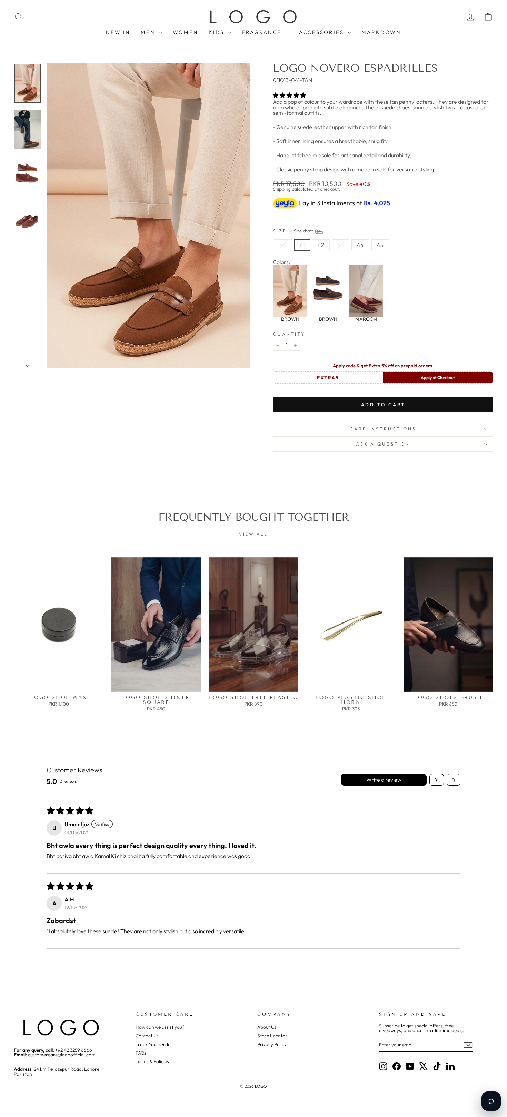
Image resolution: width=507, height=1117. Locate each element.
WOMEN (185, 32)
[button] (289, 95)
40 (283, 244)
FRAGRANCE (263, 32)
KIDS (217, 32)
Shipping (282, 189)
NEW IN (118, 32)
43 (340, 244)
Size (293, 230)
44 (360, 244)
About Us (266, 1027)
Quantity (289, 334)
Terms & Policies (152, 1061)
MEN (149, 32)
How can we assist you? (160, 1027)
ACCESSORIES (322, 32)
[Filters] (436, 780)
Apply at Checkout (438, 377)
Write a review (383, 779)
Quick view (59, 685)
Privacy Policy (272, 1044)
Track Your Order (154, 1044)
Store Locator (272, 1036)
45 (380, 244)
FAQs (141, 1053)
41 (302, 244)
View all (253, 534)
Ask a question (383, 444)
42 (321, 244)
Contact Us (147, 1036)
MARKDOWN (381, 32)
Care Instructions (383, 428)
